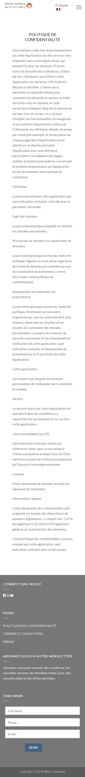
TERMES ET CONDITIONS (23, 633)
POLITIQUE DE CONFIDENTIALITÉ (29, 626)
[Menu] (78, 7)
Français (61, 5)
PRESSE (8, 642)
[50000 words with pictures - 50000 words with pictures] (18, 5)
